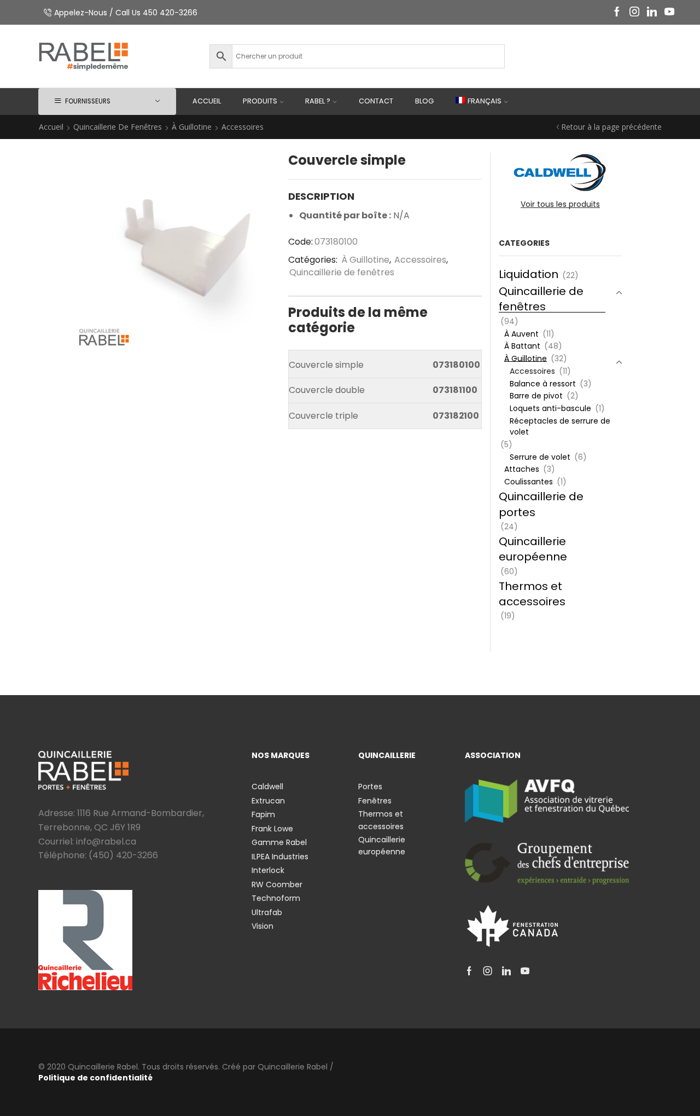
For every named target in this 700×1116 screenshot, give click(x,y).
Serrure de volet (540, 457)
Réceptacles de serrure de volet (560, 426)
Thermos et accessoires (532, 594)
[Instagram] (634, 12)
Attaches (521, 469)
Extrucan (268, 800)
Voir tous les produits (560, 204)
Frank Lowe (272, 828)
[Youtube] (669, 12)
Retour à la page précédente (611, 127)
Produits (260, 101)
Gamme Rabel (279, 842)
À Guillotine (192, 127)
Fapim (263, 814)
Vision (262, 926)
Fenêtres (375, 800)
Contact (376, 101)
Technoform (276, 898)
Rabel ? (317, 101)
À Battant (522, 345)
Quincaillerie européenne (533, 549)
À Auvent (521, 333)
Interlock (268, 870)
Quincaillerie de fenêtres (117, 127)
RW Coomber (277, 884)
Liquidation (528, 274)
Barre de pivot (536, 395)
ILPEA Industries (280, 856)
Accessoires (242, 127)
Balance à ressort (543, 383)
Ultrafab (267, 912)
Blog (424, 101)
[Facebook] (617, 12)
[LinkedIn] (652, 12)
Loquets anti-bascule (550, 408)
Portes (370, 786)
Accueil (206, 101)
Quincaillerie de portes (541, 504)
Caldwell (267, 786)
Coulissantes (528, 481)
